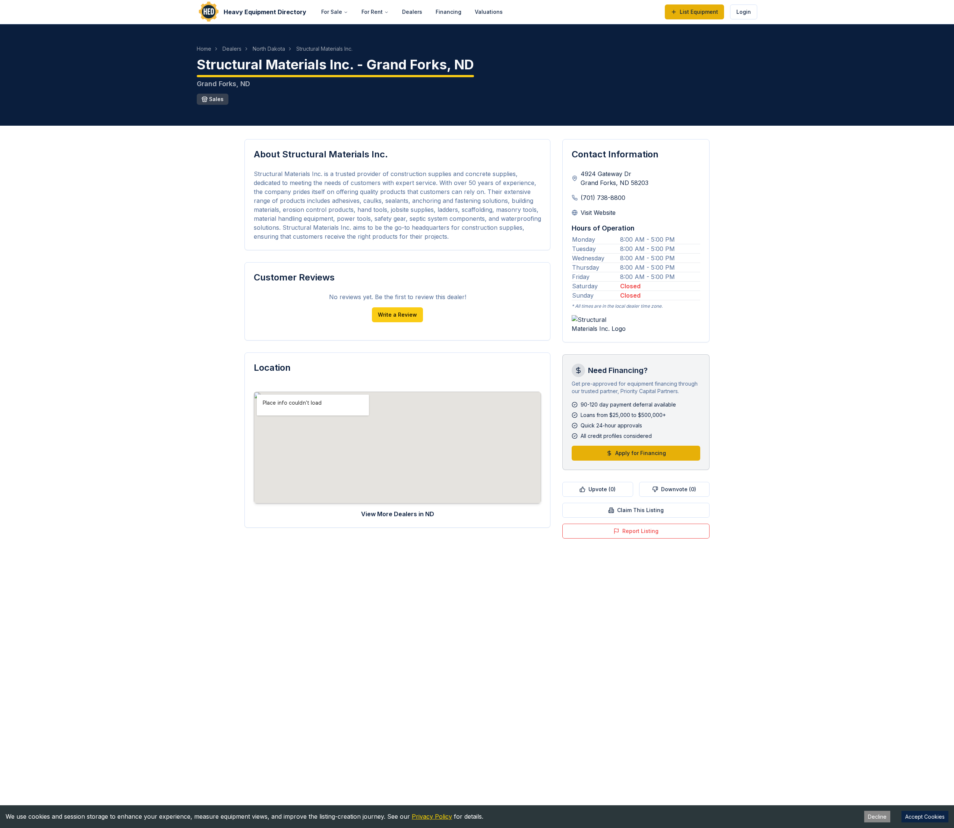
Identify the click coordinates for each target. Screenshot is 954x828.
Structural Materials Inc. (324, 49)
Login (743, 12)
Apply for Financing (640, 453)
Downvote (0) (678, 489)
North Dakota (269, 49)
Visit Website (598, 212)
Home (204, 49)
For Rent (372, 12)
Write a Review (397, 314)
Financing (448, 12)
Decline (877, 816)
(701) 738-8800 (603, 197)
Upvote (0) (602, 489)
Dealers (412, 12)
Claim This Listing (640, 510)
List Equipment (699, 12)
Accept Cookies (925, 816)
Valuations (489, 12)
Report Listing (640, 531)
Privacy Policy (432, 816)
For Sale (331, 12)
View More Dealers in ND (397, 514)
